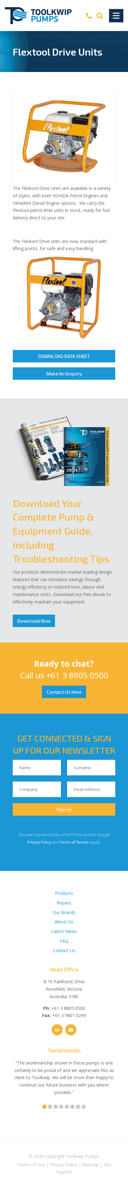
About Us (64, 922)
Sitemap (90, 1165)
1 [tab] (44, 1107)
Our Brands (64, 912)
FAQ (64, 941)
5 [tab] (67, 1107)
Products (64, 893)
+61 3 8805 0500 (77, 675)
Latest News (64, 931)
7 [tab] (78, 1107)
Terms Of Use (31, 1165)
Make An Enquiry (64, 373)
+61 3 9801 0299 (69, 1015)
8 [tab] (83, 1107)
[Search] (100, 15)
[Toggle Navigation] (116, 15)
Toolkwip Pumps (82, 1156)
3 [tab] (55, 1107)
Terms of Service (74, 842)
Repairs (64, 903)
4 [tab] (61, 1107)
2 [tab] (50, 1107)
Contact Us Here (64, 692)
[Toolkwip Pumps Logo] (38, 15)
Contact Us (64, 950)
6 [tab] (72, 1107)
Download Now (33, 621)
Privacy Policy (39, 842)
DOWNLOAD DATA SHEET (64, 356)
